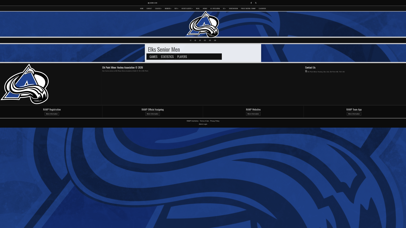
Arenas (205, 8)
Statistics (167, 56)
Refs (176, 8)
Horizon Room (233, 8)
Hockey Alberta (187, 8)
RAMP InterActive (192, 121)
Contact (149, 8)
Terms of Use (204, 121)
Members (167, 8)
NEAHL (198, 8)
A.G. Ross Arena (215, 8)
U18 (215, 40)
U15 (210, 40)
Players (182, 56)
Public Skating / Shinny (248, 8)
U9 (195, 40)
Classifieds (262, 8)
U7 (190, 40)
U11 (200, 40)
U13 (205, 40)
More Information (52, 114)
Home (141, 8)
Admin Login (203, 124)
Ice (224, 8)
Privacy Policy (214, 121)
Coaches (158, 8)
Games (153, 56)
